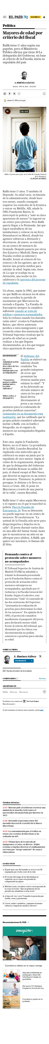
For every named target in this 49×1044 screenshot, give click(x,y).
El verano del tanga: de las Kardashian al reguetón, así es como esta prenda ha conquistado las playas (21, 879)
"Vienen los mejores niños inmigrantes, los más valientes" (10, 384)
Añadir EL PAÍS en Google (16, 100)
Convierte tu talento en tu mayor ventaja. (23, 965)
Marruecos (23, 692)
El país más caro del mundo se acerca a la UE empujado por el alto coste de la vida (23, 870)
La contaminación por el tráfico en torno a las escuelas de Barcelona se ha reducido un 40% (22, 834)
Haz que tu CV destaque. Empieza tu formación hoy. (33, 987)
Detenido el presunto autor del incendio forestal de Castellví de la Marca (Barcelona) (22, 823)
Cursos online (24, 931)
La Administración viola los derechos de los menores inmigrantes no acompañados (11, 366)
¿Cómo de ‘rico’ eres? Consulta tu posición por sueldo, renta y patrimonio (24, 897)
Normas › (42, 679)
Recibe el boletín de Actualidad (19, 671)
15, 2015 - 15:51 (27, 86)
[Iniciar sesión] (44, 17)
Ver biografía (20, 661)
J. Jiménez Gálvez (25, 83)
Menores (13, 692)
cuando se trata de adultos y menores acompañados (22, 312)
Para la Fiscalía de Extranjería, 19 (18, 509)
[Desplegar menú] (5, 17)
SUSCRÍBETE (35, 17)
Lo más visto (9, 864)
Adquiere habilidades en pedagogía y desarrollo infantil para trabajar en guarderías (32, 976)
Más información (8, 704)
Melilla (5, 692)
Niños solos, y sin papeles (9, 397)
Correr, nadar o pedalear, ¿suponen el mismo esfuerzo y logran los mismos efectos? (23, 904)
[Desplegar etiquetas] (44, 691)
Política (9, 26)
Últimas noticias (11, 803)
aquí (41, 710)
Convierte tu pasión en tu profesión (32, 1000)
